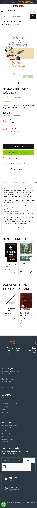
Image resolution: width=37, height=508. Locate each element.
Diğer (18, 24)
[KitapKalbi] (18, 6)
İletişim (3, 415)
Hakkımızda (5, 398)
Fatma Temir (5, 437)
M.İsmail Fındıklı (6, 434)
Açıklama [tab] (5, 182)
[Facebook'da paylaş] (11, 169)
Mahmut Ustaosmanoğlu (9, 425)
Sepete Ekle (18, 146)
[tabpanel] (18, 54)
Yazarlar (4, 409)
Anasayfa (4, 24)
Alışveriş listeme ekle (11, 158)
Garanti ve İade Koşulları (9, 404)
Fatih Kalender (6, 431)
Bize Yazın (4, 412)
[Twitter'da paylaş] (14, 169)
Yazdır (20, 169)
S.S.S (3, 401)
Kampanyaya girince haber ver (14, 163)
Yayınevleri (5, 406)
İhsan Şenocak (6, 428)
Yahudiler (23, 263)
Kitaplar (12, 24)
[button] (8, 11)
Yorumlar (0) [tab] (26, 182)
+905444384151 (6, 381)
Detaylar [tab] (15, 182)
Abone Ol (29, 460)
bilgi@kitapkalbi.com (8, 379)
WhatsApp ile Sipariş (20, 152)
